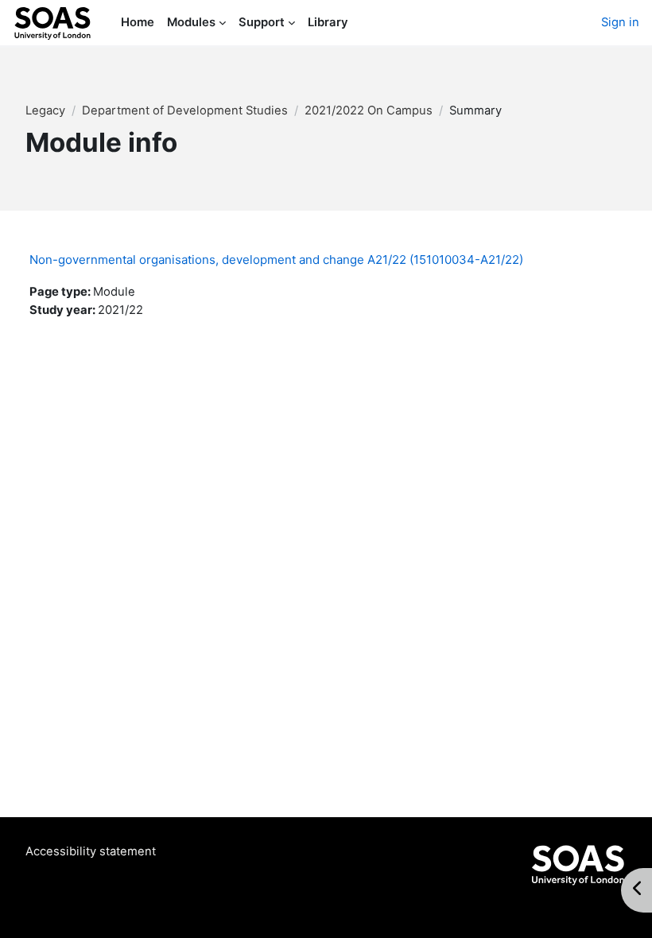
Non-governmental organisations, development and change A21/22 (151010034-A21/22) (276, 259)
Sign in (620, 22)
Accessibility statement (90, 851)
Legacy (45, 110)
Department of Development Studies (185, 110)
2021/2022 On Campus (369, 110)
